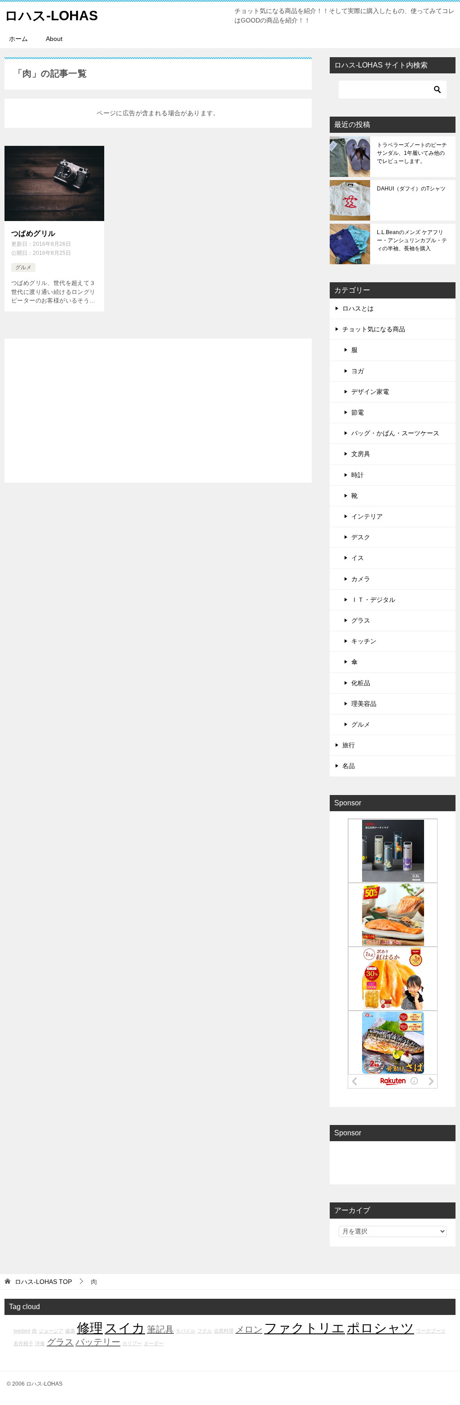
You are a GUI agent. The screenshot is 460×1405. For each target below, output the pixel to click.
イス (357, 557)
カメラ (360, 579)
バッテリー (97, 1342)
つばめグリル (33, 233)
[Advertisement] (158, 411)
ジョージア (51, 1330)
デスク (360, 537)
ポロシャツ (380, 1327)
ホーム (18, 38)
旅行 (348, 745)
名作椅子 (23, 1343)
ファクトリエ (304, 1327)
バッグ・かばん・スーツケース (395, 433)
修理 (90, 1327)
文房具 (360, 453)
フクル (204, 1330)
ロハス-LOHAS (51, 15)
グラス (360, 620)
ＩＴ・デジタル (373, 599)
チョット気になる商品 (373, 329)
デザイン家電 (370, 391)
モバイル (185, 1330)
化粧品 (360, 683)
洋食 (40, 1343)
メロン (248, 1329)
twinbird (21, 1330)
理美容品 (363, 703)
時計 (357, 475)
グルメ (23, 267)
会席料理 (224, 1330)
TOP (43, 1281)
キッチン (363, 641)
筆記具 (160, 1329)
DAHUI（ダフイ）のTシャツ (411, 188)
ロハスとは (358, 308)
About (54, 38)
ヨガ (357, 371)
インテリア (367, 516)
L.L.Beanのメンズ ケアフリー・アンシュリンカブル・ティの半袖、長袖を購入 (412, 240)
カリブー (132, 1343)
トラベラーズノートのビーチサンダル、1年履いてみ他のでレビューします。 (412, 153)
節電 (357, 412)
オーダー (154, 1343)
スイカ (125, 1327)
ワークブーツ (431, 1330)
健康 (70, 1330)
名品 (348, 765)
